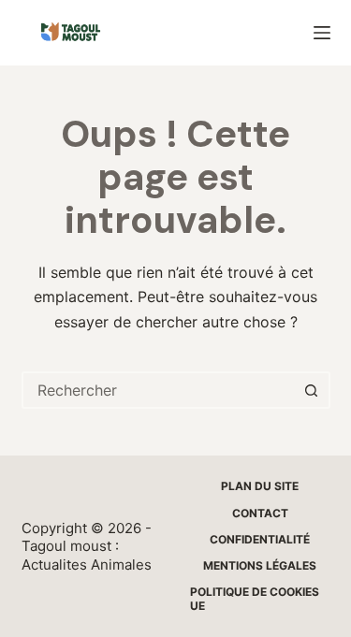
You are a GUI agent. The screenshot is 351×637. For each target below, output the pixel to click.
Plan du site (260, 486)
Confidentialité (260, 539)
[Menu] (322, 32)
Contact (260, 513)
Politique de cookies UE (254, 599)
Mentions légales (259, 565)
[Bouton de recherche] (312, 390)
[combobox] (159, 390)
